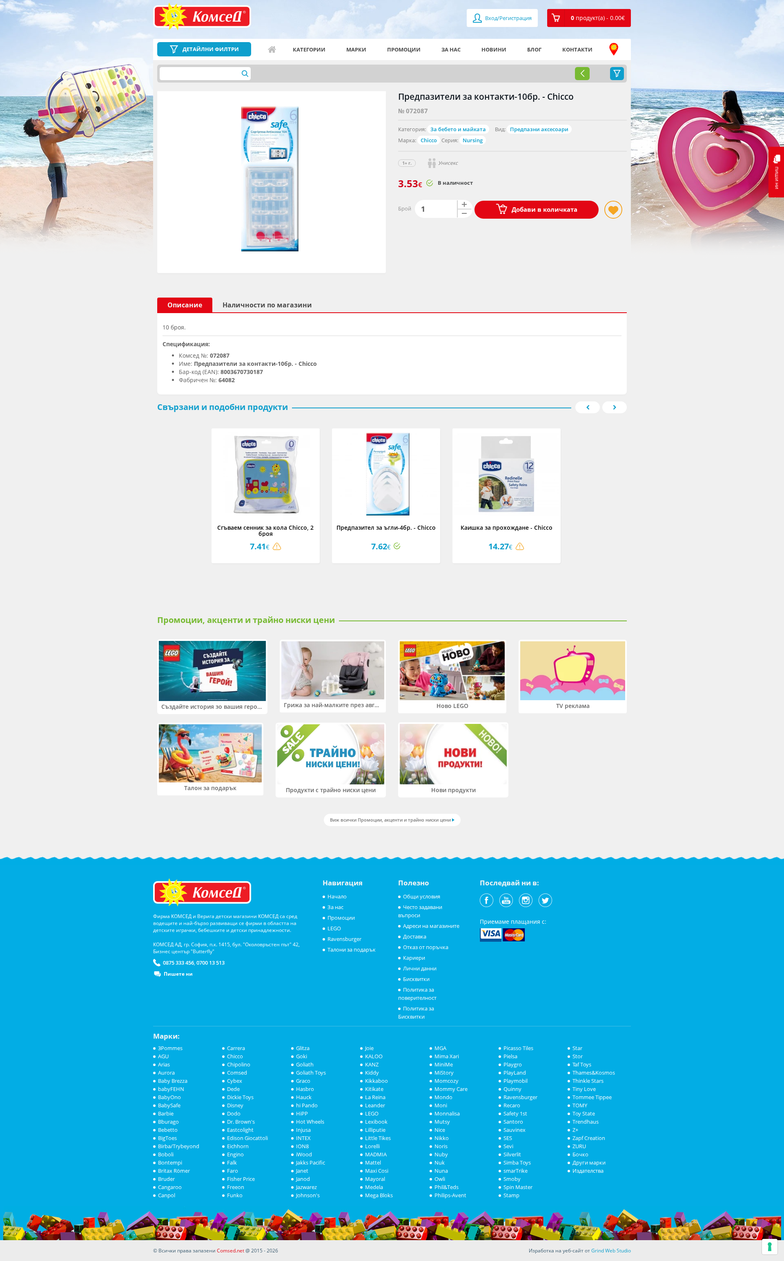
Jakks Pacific (310, 1162)
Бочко (580, 1154)
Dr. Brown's (241, 1121)
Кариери (414, 957)
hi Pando (307, 1105)
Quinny (512, 1089)
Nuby (441, 1154)
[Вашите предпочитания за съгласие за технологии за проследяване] (769, 1246)
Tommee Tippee (592, 1097)
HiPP (302, 1113)
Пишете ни (178, 973)
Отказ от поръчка (425, 947)
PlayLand (514, 1072)
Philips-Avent (450, 1195)
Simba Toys (517, 1162)
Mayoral (375, 1179)
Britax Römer (174, 1170)
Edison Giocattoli (247, 1138)
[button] (589, 18)
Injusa (303, 1129)
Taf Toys (581, 1064)
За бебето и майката (458, 129)
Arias (164, 1064)
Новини (493, 49)
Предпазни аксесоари (539, 129)
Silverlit (512, 1154)
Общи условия (421, 896)
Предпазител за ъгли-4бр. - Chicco (386, 527)
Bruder (166, 1179)
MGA (440, 1048)
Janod (303, 1179)
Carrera (236, 1048)
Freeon (235, 1187)
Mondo (443, 1097)
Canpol (166, 1195)
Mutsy (442, 1121)
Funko (235, 1195)
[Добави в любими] (613, 210)
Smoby (512, 1179)
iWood (304, 1154)
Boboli (166, 1154)
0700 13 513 (210, 962)
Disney (235, 1105)
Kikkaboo (376, 1080)
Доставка (414, 936)
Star (577, 1048)
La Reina (375, 1097)
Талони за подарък (351, 949)
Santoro (513, 1121)
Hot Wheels (310, 1121)
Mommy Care (451, 1089)
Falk (232, 1162)
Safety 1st (515, 1113)
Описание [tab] (184, 304)
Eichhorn (238, 1146)
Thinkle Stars (588, 1080)
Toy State (583, 1113)
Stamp (511, 1195)
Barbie (166, 1113)
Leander (375, 1105)
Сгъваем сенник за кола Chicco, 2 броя (265, 531)
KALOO (374, 1056)
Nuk (439, 1162)
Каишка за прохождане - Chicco (506, 527)
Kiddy (372, 1072)
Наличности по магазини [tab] (267, 304)
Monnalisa (447, 1113)
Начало (272, 49)
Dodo (234, 1113)
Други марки (589, 1162)
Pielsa (510, 1056)
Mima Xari (446, 1056)
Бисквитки (416, 979)
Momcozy (446, 1080)
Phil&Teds (446, 1187)
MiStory (444, 1072)
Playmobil (515, 1080)
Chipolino (238, 1064)
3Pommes (170, 1048)
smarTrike (515, 1170)
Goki (301, 1056)
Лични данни (420, 968)
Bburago (168, 1121)
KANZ (372, 1064)
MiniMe (443, 1064)
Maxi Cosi (376, 1170)
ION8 (302, 1146)
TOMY (579, 1105)
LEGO (334, 928)
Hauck (304, 1097)
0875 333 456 (178, 962)
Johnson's (308, 1195)
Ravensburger (344, 939)
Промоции (404, 49)
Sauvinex (514, 1129)
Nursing (473, 140)
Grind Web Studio (611, 1250)
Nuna (441, 1170)
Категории (309, 49)
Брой (404, 208)
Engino (235, 1154)
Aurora (166, 1072)
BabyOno (169, 1097)
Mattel (373, 1162)
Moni (440, 1105)
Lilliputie (375, 1129)
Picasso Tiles (518, 1048)
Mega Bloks (379, 1195)
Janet (302, 1170)
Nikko (441, 1138)
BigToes (167, 1138)
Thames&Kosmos (593, 1072)
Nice (439, 1129)
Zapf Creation (588, 1138)
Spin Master (517, 1187)
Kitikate (374, 1089)
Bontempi (170, 1162)
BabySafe (169, 1105)
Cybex (234, 1080)
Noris (441, 1146)
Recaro (511, 1105)
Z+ (575, 1129)
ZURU (579, 1146)
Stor (577, 1056)
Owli (439, 1179)
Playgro (512, 1064)
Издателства (588, 1170)
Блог (534, 49)
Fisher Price (241, 1179)
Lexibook (376, 1121)
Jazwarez (306, 1187)
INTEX (303, 1138)
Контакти (577, 49)
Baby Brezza (172, 1080)
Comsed (237, 1072)
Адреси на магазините (613, 49)
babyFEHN (171, 1089)
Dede (233, 1089)
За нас (451, 49)
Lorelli (372, 1146)
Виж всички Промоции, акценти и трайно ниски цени (390, 820)
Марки (356, 49)
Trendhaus (585, 1121)
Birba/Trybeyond (178, 1146)
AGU (163, 1056)
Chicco (429, 140)
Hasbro (305, 1089)
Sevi (508, 1146)
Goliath (305, 1064)
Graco (303, 1080)
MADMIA (376, 1154)
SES (507, 1138)
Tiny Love (584, 1089)
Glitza (303, 1048)
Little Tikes (378, 1138)
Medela (374, 1187)
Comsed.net (230, 1250)
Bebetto (168, 1129)
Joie (369, 1048)
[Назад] (582, 73)
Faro (232, 1170)
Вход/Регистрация (508, 18)
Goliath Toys (311, 1072)
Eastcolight (240, 1129)
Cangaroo (170, 1187)
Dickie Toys (240, 1097)
